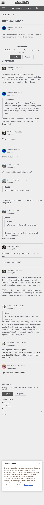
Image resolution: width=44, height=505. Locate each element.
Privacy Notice (28, 485)
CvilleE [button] (9, 365)
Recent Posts (6, 406)
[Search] (37, 8)
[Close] (39, 464)
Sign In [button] (15, 57)
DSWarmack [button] (11, 306)
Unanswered (22, 412)
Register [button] (28, 57)
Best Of (4, 415)
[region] (22, 476)
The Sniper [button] (10, 67)
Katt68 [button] (9, 165)
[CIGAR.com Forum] (22, 8)
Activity (4, 409)
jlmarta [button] (9, 180)
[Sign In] (41, 8)
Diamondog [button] (10, 342)
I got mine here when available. (14, 373)
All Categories (6, 403)
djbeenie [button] (10, 27)
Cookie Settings (9, 478)
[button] (4, 28)
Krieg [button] (9, 246)
